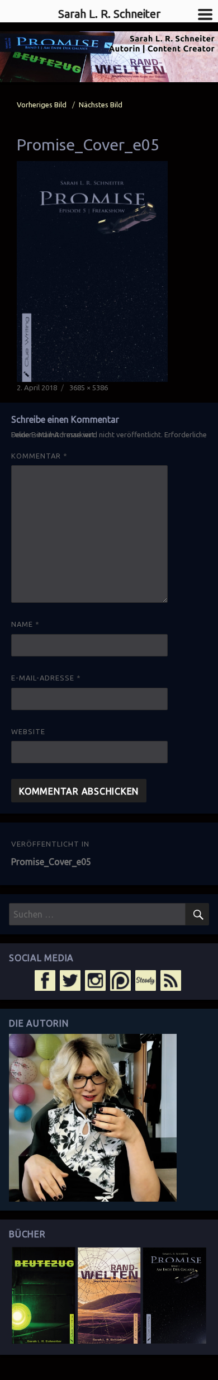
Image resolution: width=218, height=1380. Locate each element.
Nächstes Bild (100, 104)
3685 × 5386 (88, 387)
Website (28, 731)
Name (25, 624)
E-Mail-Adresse (46, 678)
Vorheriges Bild (42, 104)
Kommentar (39, 456)
